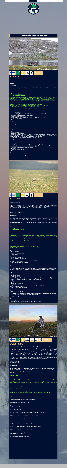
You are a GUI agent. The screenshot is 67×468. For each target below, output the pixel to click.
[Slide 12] (37, 335)
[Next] (56, 54)
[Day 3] (28, 335)
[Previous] (10, 54)
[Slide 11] (36, 335)
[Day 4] (29, 335)
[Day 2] (27, 335)
